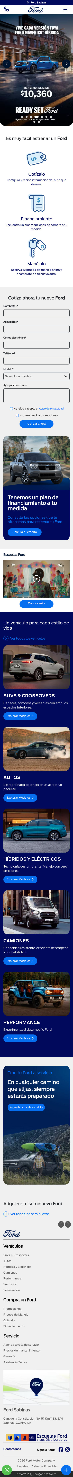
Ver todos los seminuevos (30, 1214)
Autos (7, 1261)
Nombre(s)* (10, 306)
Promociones (12, 1308)
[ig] (67, 1450)
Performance (12, 1278)
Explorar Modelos (19, 716)
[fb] (61, 1450)
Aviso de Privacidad (51, 408)
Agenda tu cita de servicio (21, 1344)
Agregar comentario (15, 385)
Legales (22, 1466)
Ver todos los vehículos (27, 638)
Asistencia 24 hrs (15, 1362)
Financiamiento (13, 1326)
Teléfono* (9, 353)
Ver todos (10, 1284)
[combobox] (36, 376)
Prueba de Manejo (15, 1314)
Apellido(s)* (10, 321)
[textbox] (36, 376)
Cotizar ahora (37, 423)
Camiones (10, 1272)
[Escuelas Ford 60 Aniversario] (37, 1437)
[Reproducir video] (36, 578)
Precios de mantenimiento (21, 1350)
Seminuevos (11, 1290)
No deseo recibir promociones (39, 415)
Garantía (9, 1356)
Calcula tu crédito (25, 532)
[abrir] (66, 1470)
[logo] (35, 10)
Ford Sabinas (39, 2)
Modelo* (8, 369)
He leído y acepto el (39, 408)
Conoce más (36, 603)
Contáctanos (12, 1449)
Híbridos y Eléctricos (17, 1266)
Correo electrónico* (14, 337)
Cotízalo (9, 1320)
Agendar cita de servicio (26, 1107)
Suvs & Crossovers (16, 1255)
